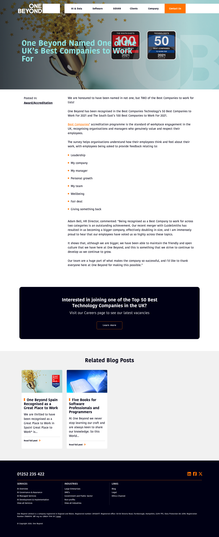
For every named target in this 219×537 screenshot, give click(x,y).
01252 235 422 (30, 474)
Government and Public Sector (79, 496)
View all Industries (73, 503)
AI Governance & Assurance (29, 492)
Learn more (109, 325)
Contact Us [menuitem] (175, 9)
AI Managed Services (26, 496)
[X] (200, 474)
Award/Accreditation (38, 103)
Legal (114, 492)
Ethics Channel (118, 496)
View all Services (24, 503)
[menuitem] (77, 8)
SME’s (67, 492)
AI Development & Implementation (33, 500)
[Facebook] (195, 474)
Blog (114, 489)
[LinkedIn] (189, 474)
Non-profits (70, 500)
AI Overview (22, 489)
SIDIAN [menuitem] (117, 9)
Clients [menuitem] (134, 9)
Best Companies (78, 124)
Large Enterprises (72, 489)
